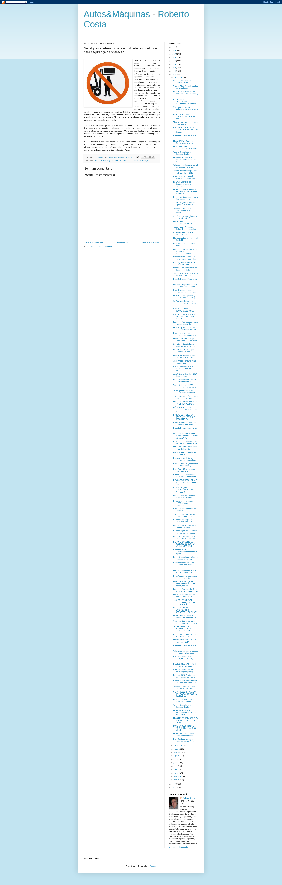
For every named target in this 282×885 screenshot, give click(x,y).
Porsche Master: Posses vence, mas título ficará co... (185, 526)
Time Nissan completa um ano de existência (185, 123)
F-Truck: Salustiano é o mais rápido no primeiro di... (184, 571)
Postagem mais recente (93, 242)
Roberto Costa (189, 798)
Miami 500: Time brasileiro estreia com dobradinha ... (184, 735)
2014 (174, 71)
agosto (176, 756)
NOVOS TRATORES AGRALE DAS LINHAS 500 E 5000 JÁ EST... (185, 482)
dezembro (178, 78)
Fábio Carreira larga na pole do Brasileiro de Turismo (184, 356)
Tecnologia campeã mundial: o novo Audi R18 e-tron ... (185, 397)
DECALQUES (108, 161)
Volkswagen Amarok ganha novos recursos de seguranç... (184, 210)
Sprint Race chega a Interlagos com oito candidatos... (185, 274)
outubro (177, 749)
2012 (174, 784)
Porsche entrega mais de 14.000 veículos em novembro (183, 503)
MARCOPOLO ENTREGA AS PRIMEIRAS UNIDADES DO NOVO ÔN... (185, 192)
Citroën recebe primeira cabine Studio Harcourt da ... (185, 635)
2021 (174, 47)
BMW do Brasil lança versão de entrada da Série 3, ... (185, 464)
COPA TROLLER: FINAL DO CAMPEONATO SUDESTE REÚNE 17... (185, 694)
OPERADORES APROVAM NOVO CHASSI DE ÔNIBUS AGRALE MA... (185, 436)
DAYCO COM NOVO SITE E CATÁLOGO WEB (184, 263)
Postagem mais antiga (150, 242)
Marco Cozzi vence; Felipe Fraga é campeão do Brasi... (185, 340)
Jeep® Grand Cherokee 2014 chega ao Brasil (185, 375)
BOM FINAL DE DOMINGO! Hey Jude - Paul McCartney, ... (185, 94)
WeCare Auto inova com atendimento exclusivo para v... (185, 303)
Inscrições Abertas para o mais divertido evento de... (185, 323)
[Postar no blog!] (144, 157)
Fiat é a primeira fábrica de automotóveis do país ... (184, 223)
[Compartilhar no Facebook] (150, 157)
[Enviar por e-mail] (142, 157)
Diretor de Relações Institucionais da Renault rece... (184, 117)
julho (176, 759)
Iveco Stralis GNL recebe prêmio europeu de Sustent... (183, 368)
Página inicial (122, 242)
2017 (174, 61)
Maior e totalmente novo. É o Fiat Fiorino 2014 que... (184, 641)
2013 (174, 75)
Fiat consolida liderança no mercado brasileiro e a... (184, 596)
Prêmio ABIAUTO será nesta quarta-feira (184, 453)
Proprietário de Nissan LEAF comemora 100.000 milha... (185, 258)
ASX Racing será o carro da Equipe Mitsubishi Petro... (184, 204)
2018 (174, 57)
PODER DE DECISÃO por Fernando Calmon (183, 351)
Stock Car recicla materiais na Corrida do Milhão (185, 269)
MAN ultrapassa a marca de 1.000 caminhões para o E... (185, 329)
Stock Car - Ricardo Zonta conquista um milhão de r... (185, 345)
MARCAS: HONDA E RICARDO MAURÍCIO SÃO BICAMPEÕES (185, 713)
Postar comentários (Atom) (101, 247)
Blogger (153, 866)
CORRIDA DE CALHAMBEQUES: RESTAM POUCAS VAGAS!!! (185, 101)
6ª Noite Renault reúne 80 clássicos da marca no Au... (185, 617)
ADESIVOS (98, 161)
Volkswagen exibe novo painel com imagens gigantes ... (185, 166)
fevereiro (177, 776)
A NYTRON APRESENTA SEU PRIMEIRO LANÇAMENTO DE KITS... (185, 316)
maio (176, 766)
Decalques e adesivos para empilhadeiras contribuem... (185, 334)
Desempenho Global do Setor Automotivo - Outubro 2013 (185, 442)
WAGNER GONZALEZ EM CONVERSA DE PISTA (183, 310)
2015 (174, 68)
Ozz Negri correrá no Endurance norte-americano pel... (185, 109)
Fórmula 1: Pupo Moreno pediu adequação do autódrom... (185, 286)
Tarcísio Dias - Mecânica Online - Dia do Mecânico (184, 228)
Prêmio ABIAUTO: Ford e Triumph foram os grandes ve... (185, 409)
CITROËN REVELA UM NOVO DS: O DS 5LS (185, 234)
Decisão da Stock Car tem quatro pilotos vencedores (184, 459)
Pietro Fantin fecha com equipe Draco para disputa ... (185, 701)
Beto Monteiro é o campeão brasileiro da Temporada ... (185, 496)
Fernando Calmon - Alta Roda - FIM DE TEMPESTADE (185, 403)
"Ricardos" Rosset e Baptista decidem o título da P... (184, 515)
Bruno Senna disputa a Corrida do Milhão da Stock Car (185, 558)
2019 (174, 54)
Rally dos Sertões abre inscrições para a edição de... (184, 659)
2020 (174, 50)
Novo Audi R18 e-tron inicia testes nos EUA (184, 470)
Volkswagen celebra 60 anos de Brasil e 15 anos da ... (184, 687)
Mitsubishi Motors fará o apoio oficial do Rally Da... (185, 448)
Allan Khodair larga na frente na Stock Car (184, 362)
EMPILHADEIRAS (120, 161)
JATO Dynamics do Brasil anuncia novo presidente (184, 392)
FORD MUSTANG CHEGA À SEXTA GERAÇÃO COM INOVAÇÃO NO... (184, 584)
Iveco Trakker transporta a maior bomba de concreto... (185, 291)
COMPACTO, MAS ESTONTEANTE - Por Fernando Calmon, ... (183, 490)
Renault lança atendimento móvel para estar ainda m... (185, 476)
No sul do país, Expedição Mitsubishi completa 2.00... (185, 177)
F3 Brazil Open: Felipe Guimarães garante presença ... (182, 184)
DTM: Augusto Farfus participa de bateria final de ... (185, 577)
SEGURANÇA (133, 161)
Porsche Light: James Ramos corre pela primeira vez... (185, 532)
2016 (174, 64)
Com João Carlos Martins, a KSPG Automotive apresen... (185, 622)
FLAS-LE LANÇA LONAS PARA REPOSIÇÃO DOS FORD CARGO (185, 720)
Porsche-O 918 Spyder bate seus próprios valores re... (184, 676)
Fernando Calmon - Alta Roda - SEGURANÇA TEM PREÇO (185, 590)
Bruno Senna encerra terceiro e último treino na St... (185, 381)
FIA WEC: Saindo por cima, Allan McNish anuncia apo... (185, 297)
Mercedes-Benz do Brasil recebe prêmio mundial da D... (185, 160)
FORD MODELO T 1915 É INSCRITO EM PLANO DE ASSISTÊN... (184, 728)
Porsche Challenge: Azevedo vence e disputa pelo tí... (185, 521)
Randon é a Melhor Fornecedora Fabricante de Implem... (185, 552)
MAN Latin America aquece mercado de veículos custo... (185, 148)
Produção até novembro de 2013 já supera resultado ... (185, 537)
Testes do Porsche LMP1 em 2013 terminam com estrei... (185, 386)
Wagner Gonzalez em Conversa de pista (182, 82)
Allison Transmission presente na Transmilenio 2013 (185, 172)
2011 (174, 788)
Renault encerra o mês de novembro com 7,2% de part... (183, 565)
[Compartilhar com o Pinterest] (153, 157)
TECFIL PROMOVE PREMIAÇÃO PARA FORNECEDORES (182, 629)
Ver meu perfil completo (178, 847)
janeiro (177, 780)
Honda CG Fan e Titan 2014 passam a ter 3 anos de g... (185, 665)
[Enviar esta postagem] (137, 157)
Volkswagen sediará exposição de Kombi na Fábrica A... (185, 652)
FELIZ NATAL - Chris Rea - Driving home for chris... (183, 142)
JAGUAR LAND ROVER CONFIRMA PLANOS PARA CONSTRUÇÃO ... (185, 602)
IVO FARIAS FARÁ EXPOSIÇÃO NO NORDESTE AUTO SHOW (184, 610)
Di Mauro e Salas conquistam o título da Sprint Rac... (185, 198)
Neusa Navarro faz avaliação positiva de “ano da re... (185, 424)
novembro (178, 745)
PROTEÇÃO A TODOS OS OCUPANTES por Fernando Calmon (185, 130)
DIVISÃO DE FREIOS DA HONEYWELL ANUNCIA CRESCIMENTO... (184, 417)
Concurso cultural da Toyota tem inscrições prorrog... (184, 671)
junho (176, 763)
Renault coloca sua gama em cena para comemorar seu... (185, 682)
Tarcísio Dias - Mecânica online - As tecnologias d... (185, 87)
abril (176, 770)
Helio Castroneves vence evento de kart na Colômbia (185, 740)
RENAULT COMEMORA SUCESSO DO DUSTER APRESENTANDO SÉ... (184, 544)
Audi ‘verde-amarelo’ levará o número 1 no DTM (185, 217)
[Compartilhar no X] (147, 157)
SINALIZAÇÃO (144, 161)
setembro (178, 752)
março (176, 773)
